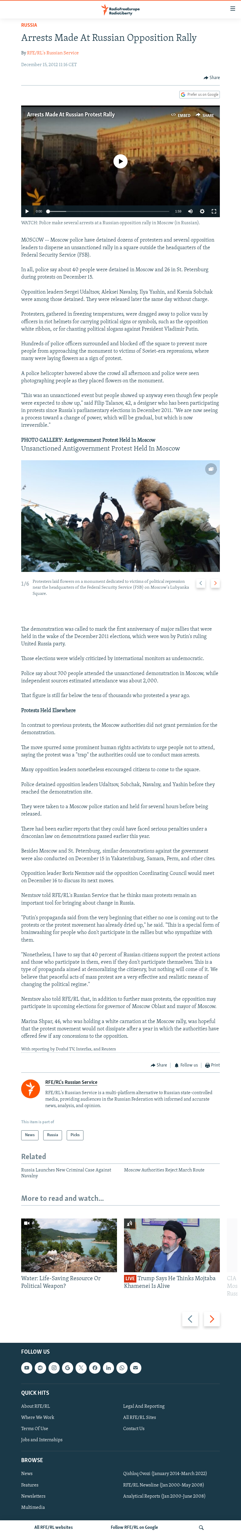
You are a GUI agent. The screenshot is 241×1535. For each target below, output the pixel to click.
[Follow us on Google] (67, 1367)
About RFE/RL (35, 1406)
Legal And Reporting (144, 1406)
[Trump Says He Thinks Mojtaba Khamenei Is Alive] (172, 1245)
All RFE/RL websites (53, 1527)
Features (30, 1485)
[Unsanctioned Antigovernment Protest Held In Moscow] (120, 516)
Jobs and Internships (42, 1440)
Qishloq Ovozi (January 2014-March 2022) (165, 1474)
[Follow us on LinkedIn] (108, 1367)
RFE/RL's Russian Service (53, 53)
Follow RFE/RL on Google (134, 1527)
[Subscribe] (135, 1367)
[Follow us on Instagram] (54, 1367)
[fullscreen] (214, 211)
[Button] (212, 78)
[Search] (201, 1527)
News (27, 1474)
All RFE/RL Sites (139, 1417)
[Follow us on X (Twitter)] (81, 1367)
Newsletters (33, 1496)
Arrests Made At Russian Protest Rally (71, 115)
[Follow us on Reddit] (40, 1367)
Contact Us (134, 1429)
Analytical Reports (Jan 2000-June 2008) (164, 1496)
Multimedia (33, 1507)
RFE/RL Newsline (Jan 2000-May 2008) (163, 1485)
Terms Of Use (34, 1429)
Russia (29, 25)
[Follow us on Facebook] (94, 1367)
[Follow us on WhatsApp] (122, 1367)
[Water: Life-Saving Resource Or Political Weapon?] (69, 1245)
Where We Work (37, 1417)
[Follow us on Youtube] (26, 1367)
